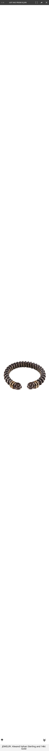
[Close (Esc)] (46, 2)
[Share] (41, 2)
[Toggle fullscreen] (36, 2)
